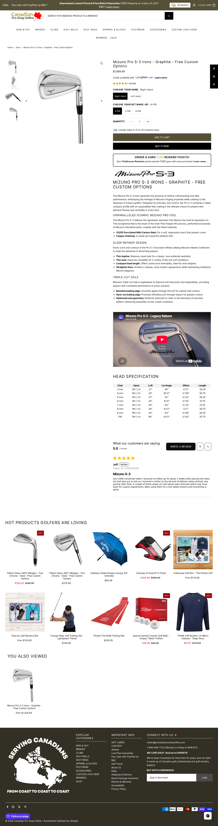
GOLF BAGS (90, 29)
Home (10, 47)
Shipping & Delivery (121, 774)
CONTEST (116, 746)
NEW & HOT (23, 29)
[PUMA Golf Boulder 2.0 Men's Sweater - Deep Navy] (193, 612)
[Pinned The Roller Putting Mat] (109, 612)
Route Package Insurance (124, 778)
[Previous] (26, 100)
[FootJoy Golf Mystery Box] (25, 612)
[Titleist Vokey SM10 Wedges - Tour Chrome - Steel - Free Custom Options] (25, 549)
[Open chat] (208, 816)
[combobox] (109, 16)
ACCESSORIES (158, 29)
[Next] (101, 100)
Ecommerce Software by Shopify (61, 820)
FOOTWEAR (137, 29)
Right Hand (120, 96)
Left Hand (136, 96)
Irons (18, 47)
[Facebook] (7, 807)
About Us (116, 767)
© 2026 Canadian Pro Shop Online (23, 820)
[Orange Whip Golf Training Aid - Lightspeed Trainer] (67, 612)
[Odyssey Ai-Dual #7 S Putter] (151, 549)
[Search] (169, 16)
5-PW (128, 111)
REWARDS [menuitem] (101, 37)
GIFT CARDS (117, 742)
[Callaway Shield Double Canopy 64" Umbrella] (109, 549)
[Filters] (200, 446)
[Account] (194, 5)
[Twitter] (19, 807)
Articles (115, 749)
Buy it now (162, 146)
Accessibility (117, 785)
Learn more (112, 6)
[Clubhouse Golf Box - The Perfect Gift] (193, 549)
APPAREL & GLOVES (114, 29)
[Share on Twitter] (214, 77)
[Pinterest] (25, 807)
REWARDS (81, 777)
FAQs (5, 5)
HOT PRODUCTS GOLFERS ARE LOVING (46, 522)
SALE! (113, 37)
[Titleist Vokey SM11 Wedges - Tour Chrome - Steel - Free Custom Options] (67, 549)
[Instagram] (13, 807)
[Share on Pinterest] (214, 85)
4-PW (117, 111)
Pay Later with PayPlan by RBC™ (30, 5)
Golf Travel (117, 763)
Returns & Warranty (121, 781)
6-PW (138, 111)
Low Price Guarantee (122, 753)
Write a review (180, 446)
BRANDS (40, 29)
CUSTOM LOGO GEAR (184, 29)
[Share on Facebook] (214, 69)
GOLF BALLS (71, 29)
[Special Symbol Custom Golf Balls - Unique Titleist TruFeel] (151, 612)
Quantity (119, 121)
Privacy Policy (118, 788)
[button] (120, 83)
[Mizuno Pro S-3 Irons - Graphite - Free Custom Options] (24, 682)
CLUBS (54, 29)
